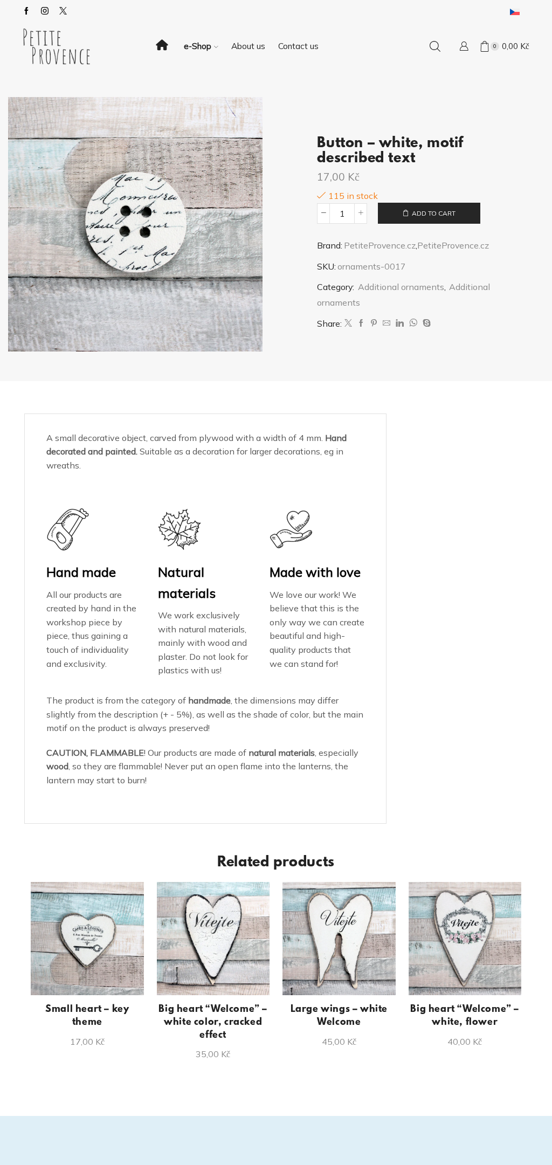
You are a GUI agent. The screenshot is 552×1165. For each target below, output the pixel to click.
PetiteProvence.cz (380, 245)
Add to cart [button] (92, 977)
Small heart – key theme (87, 1016)
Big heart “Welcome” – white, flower (464, 1016)
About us (248, 46)
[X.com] (63, 11)
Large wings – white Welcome (339, 1016)
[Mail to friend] (386, 323)
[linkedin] (399, 323)
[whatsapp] (413, 323)
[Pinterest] (374, 323)
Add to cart (434, 213)
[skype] (425, 323)
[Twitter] (348, 323)
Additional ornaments (401, 286)
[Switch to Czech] (515, 11)
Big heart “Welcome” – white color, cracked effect (212, 1022)
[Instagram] (45, 11)
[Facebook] (26, 11)
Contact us (298, 46)
